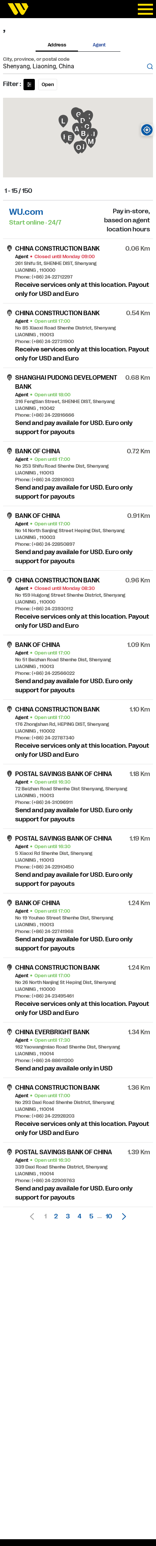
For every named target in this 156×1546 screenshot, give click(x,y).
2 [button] (56, 1216)
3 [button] (68, 1216)
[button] (121, 1216)
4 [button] (79, 1216)
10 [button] (109, 1216)
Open (48, 84)
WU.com (26, 212)
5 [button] (91, 1216)
